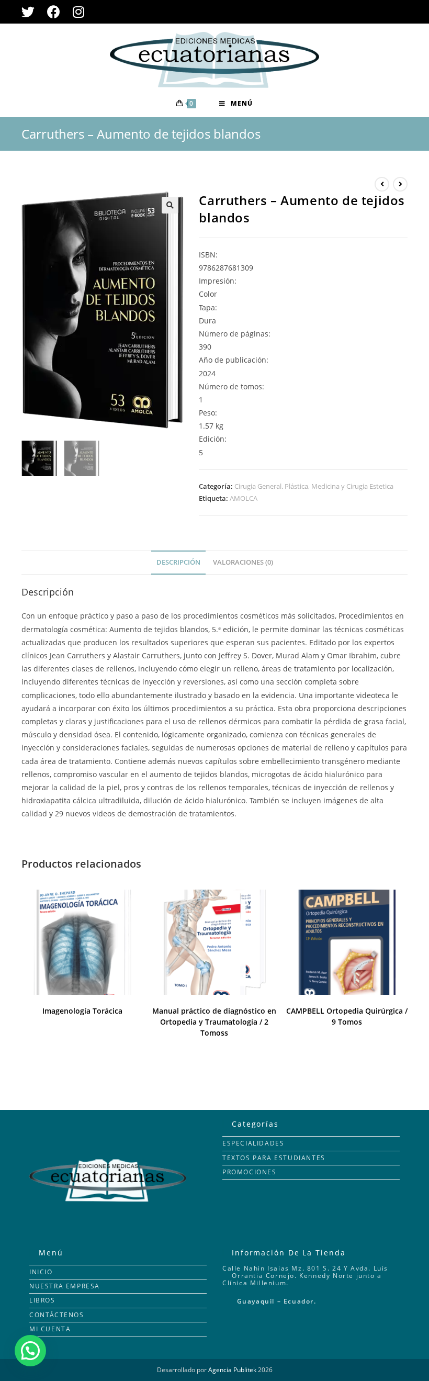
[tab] (178, 563)
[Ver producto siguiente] (400, 184)
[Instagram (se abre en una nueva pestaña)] (78, 11)
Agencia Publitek (232, 1369)
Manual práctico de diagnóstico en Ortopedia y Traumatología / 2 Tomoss (214, 1022)
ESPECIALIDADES (253, 1143)
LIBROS (42, 1300)
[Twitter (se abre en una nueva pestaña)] (31, 11)
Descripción (178, 562)
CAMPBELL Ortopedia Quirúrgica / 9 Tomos (347, 1016)
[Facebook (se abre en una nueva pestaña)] (53, 11)
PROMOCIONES (249, 1171)
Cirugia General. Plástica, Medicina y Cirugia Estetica (313, 486)
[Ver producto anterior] (382, 184)
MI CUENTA (50, 1328)
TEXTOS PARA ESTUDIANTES (273, 1157)
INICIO (41, 1271)
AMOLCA (243, 498)
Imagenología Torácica (82, 1011)
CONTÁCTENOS (56, 1314)
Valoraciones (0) (243, 562)
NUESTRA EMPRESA (64, 1286)
